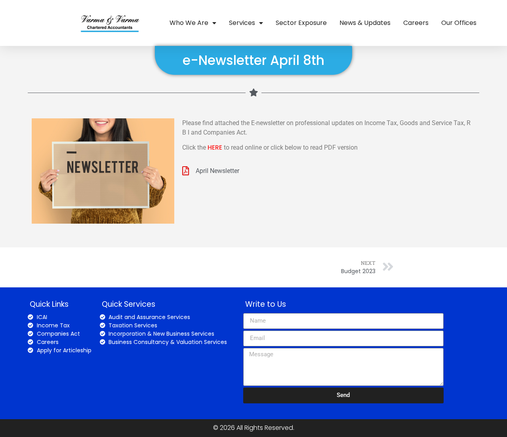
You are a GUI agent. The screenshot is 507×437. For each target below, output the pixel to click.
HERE (215, 147)
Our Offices (459, 22)
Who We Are (189, 22)
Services (242, 22)
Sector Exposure (301, 22)
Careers (416, 22)
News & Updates (365, 22)
